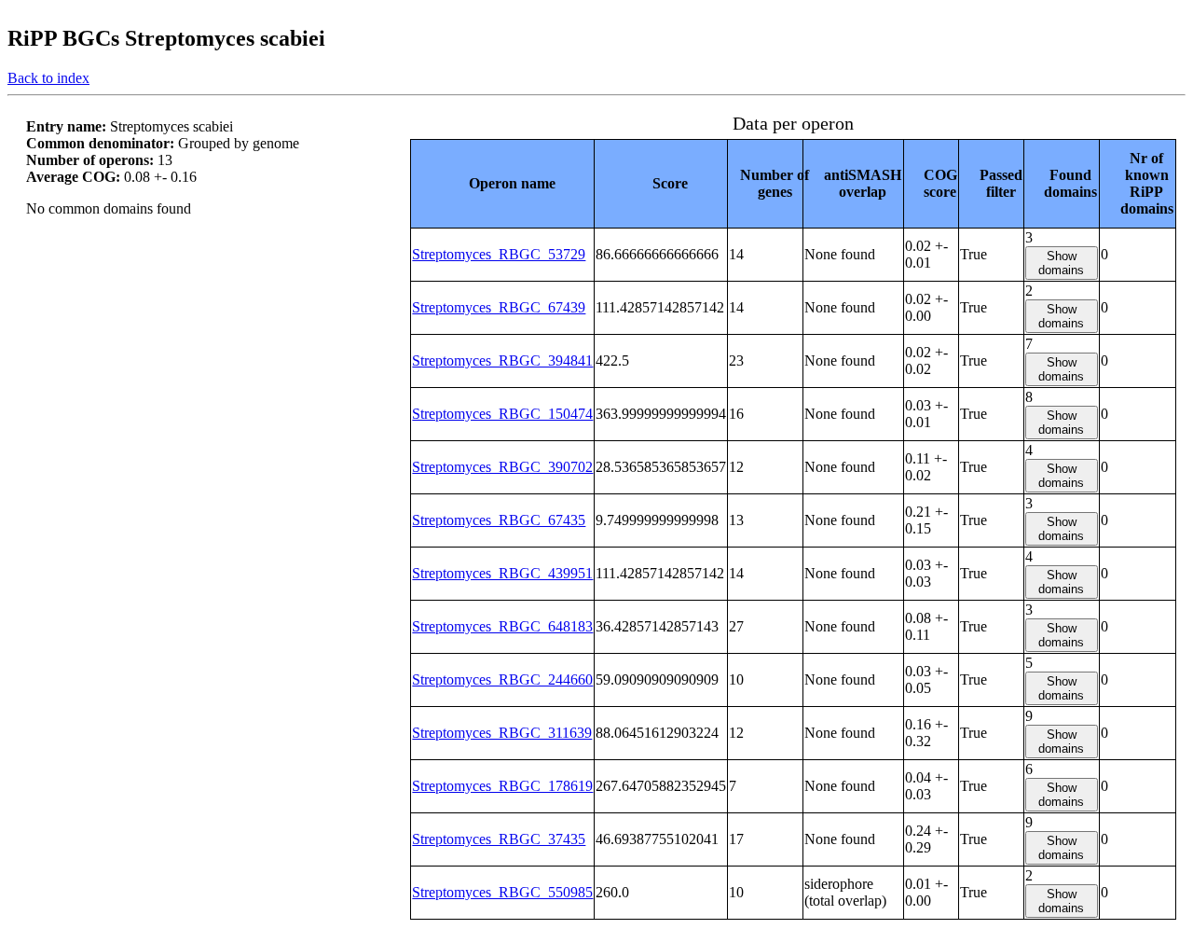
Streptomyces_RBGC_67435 (498, 520)
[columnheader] (503, 183)
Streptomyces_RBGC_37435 (498, 839)
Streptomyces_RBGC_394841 (502, 360)
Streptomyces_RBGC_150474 (502, 414)
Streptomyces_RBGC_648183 (502, 626)
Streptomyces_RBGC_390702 (502, 467)
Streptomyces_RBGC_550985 (502, 892)
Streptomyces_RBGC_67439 (498, 307)
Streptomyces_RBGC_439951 (502, 573)
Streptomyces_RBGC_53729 (498, 254)
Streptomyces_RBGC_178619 (502, 786)
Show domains (1061, 263)
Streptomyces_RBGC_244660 (502, 679)
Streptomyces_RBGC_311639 (502, 733)
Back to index (48, 78)
